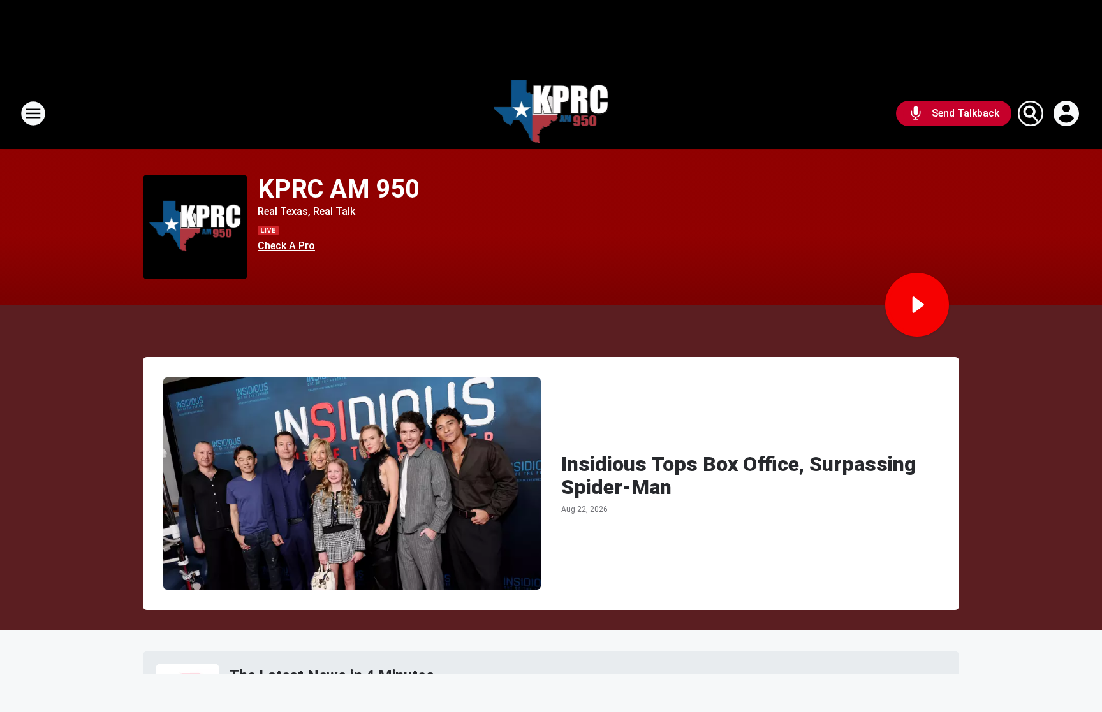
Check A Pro (286, 246)
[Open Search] (1030, 113)
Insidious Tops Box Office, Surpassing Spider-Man (738, 475)
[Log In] (1068, 113)
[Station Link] (551, 113)
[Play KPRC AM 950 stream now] (195, 227)
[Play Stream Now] (917, 305)
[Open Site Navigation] (33, 113)
